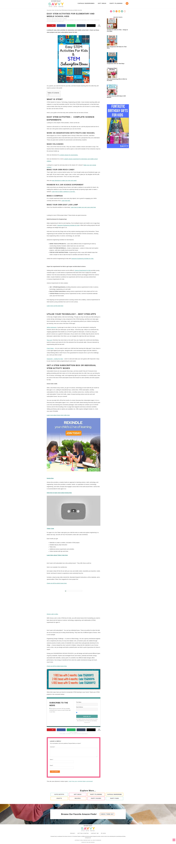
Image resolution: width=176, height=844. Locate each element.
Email (51, 765)
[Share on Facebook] (61, 25)
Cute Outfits (59, 794)
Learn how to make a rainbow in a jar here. (63, 191)
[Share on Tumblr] (81, 25)
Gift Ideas (77, 794)
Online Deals (84, 733)
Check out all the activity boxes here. (57, 583)
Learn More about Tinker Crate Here (57, 555)
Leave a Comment (63, 18)
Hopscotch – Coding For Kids (55, 359)
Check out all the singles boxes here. (57, 666)
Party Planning (96, 794)
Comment (52, 746)
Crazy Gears (50, 348)
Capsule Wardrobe (114, 794)
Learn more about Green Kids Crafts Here (58, 415)
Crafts (59, 798)
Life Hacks (68, 733)
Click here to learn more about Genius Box (59, 492)
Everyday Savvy (56, 4)
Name (51, 759)
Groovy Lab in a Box (52, 614)
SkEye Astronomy (52, 327)
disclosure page (52, 21)
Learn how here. (65, 200)
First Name (78, 702)
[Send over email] (71, 25)
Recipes (78, 798)
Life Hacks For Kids (76, 733)
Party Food (114, 798)
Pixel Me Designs (90, 842)
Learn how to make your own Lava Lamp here (83, 207)
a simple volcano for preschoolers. (68, 155)
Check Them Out (107, 814)
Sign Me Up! (87, 716)
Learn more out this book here (55, 305)
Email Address (79, 707)
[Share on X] (91, 25)
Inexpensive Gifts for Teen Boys (115, 63)
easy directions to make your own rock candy (64, 180)
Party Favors (96, 798)
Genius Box (50, 478)
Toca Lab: (49, 340)
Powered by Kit (87, 722)
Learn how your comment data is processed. (81, 781)
